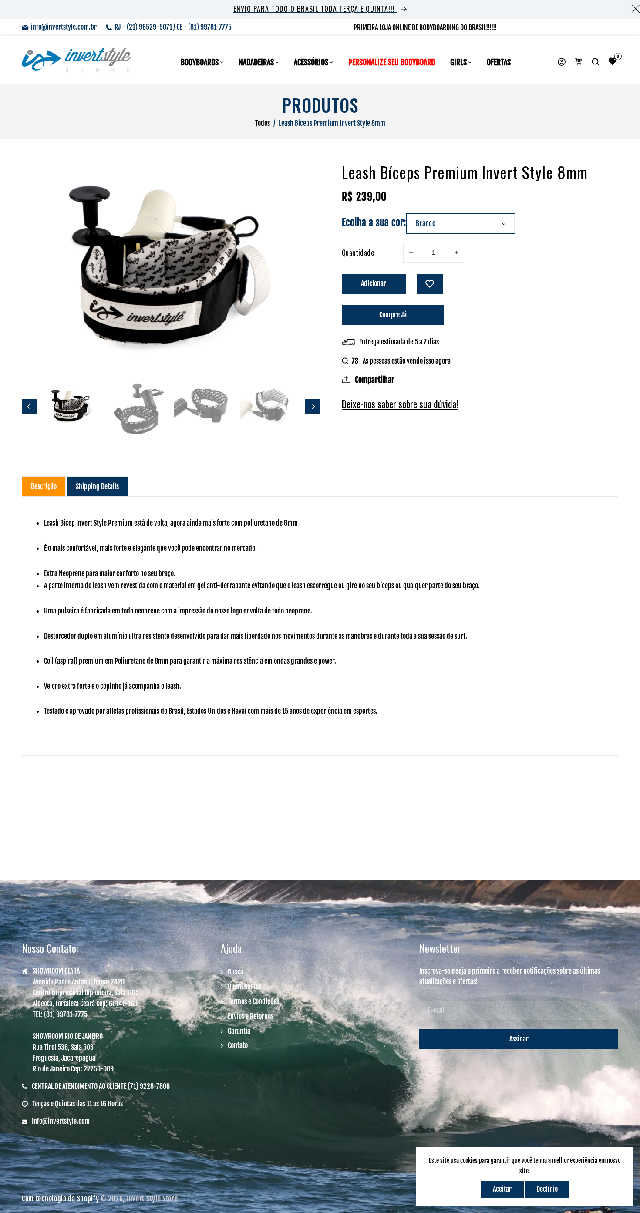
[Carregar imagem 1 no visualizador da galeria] (72, 406)
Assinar (519, 1038)
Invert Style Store (152, 1198)
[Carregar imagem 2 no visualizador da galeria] (138, 406)
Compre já (393, 314)
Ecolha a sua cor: (374, 222)
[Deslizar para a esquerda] (29, 406)
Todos (262, 123)
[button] (597, 62)
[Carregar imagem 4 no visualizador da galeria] (270, 406)
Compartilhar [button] (374, 379)
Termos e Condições (253, 1001)
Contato (238, 1045)
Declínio (547, 1189)
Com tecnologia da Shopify (60, 1198)
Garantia (239, 1031)
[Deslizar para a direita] (312, 406)
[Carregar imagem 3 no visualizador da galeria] (204, 406)
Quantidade (358, 252)
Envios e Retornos (250, 1016)
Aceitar (502, 1189)
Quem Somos (244, 986)
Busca (235, 971)
